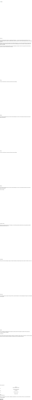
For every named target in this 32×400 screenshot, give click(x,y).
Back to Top (1, 399)
